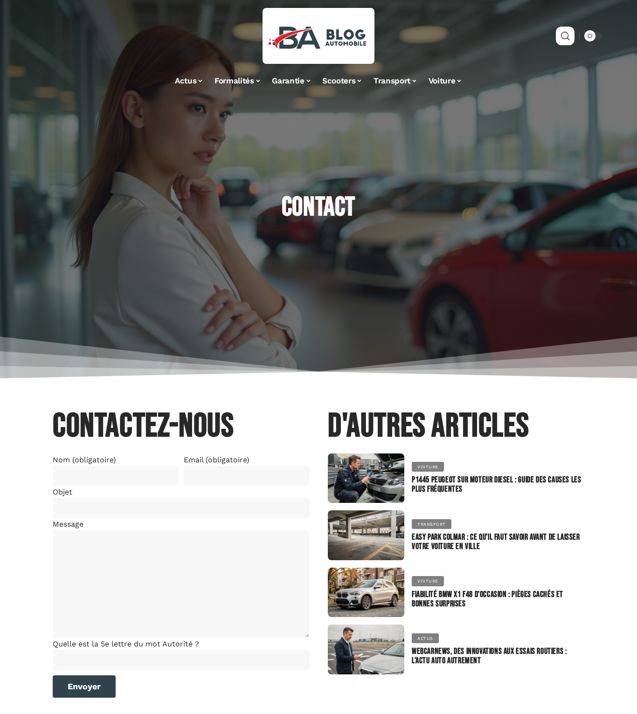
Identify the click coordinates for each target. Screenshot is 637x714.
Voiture (427, 466)
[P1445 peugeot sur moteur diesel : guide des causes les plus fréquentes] (366, 478)
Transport (431, 524)
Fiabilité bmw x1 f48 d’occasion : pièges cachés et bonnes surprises (487, 599)
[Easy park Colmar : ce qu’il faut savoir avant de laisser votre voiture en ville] (366, 535)
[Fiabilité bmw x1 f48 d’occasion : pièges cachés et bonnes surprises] (366, 593)
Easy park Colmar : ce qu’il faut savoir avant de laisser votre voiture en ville (496, 541)
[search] (565, 36)
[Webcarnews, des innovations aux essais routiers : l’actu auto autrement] (366, 649)
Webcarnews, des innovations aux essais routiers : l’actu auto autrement (489, 656)
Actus (425, 638)
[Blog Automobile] (318, 36)
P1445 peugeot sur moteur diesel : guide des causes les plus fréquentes (496, 484)
